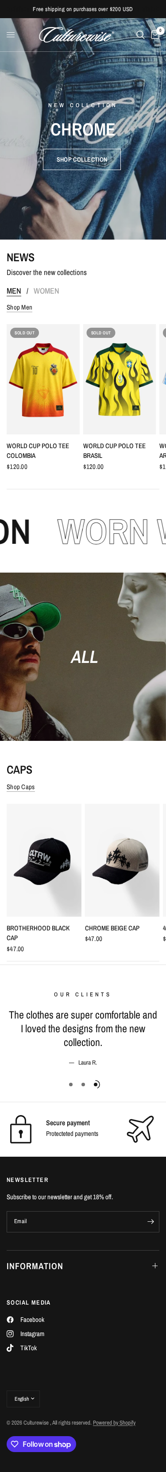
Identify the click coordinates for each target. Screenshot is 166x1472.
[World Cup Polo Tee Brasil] (119, 379)
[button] (82, 159)
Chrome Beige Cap (112, 928)
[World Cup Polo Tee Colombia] (43, 379)
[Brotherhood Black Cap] (44, 860)
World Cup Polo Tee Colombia (38, 451)
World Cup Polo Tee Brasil (114, 451)
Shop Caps (21, 786)
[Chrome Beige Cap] (122, 860)
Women (46, 291)
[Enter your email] (150, 1221)
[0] (153, 34)
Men (14, 291)
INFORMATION (35, 1266)
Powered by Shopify (114, 1422)
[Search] (140, 34)
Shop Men (19, 307)
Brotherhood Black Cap (38, 933)
